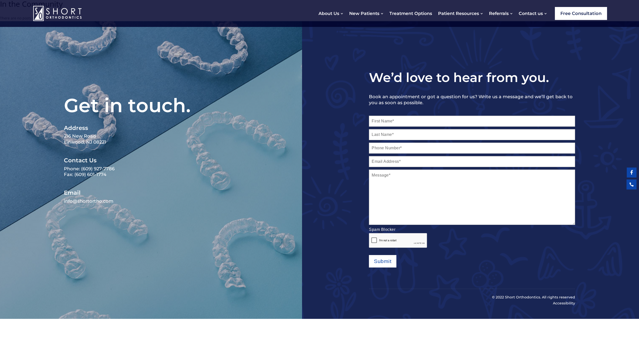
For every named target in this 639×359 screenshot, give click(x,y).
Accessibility (564, 303)
